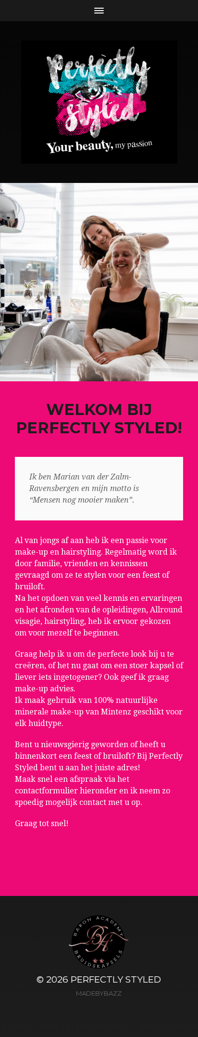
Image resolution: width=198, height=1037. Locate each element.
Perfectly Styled (116, 979)
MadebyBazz (99, 993)
